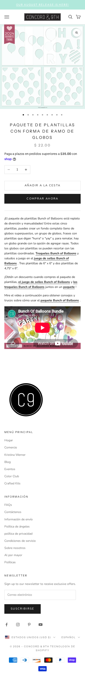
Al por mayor (13, 555)
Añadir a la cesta (43, 185)
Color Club (11, 476)
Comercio (10, 447)
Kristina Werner (15, 455)
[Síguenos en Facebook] (6, 624)
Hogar (8, 440)
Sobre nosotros (15, 548)
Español (68, 637)
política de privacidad (18, 534)
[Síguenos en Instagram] (18, 624)
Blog (7, 462)
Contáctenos (12, 512)
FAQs (8, 505)
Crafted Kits (12, 483)
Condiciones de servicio (20, 541)
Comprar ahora (42, 199)
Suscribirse (22, 609)
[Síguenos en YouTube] (40, 624)
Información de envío (18, 519)
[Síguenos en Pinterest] (29, 624)
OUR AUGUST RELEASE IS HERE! (42, 4)
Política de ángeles (17, 526)
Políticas (10, 562)
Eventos (9, 469)
